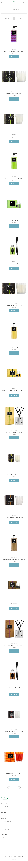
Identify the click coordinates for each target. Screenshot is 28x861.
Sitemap (14, 859)
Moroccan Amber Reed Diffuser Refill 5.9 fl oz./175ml (14, 688)
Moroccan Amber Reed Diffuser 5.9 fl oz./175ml (14, 645)
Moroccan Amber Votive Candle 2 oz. (14, 731)
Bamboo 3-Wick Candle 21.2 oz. (14, 93)
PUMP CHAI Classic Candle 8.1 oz (14, 773)
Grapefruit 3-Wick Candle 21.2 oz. (14, 305)
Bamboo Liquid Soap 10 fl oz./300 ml (14, 178)
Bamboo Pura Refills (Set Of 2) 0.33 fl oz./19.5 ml (14, 220)
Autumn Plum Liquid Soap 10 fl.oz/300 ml (14, 51)
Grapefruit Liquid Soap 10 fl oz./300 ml (14, 347)
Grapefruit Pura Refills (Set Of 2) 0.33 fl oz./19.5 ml (14, 390)
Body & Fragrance (5, 824)
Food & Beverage (5, 829)
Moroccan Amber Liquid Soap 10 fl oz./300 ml (14, 559)
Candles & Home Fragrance (7, 821)
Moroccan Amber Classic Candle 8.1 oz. (14, 517)
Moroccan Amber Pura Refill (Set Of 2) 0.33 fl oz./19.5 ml (14, 602)
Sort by (20, 18)
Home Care (3, 826)
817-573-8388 (4, 806)
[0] (25, 2)
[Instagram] (3, 837)
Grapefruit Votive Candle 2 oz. (14, 474)
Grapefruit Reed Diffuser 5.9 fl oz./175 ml (14, 432)
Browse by (7, 18)
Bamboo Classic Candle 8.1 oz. (14, 136)
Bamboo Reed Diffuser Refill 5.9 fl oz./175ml (14, 263)
